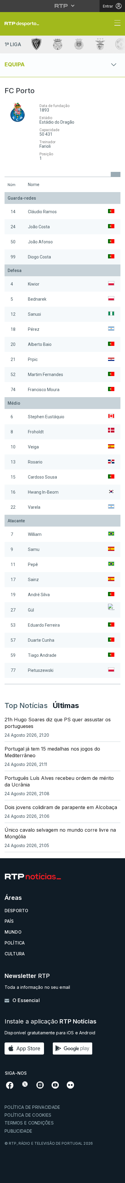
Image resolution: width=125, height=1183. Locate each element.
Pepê (33, 564)
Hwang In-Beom (43, 492)
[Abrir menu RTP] (62, 5)
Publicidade (18, 1131)
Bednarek (37, 299)
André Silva (39, 594)
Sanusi (34, 314)
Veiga (33, 446)
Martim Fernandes (45, 374)
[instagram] (40, 1084)
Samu (33, 549)
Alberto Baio (40, 344)
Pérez (33, 329)
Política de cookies (28, 1115)
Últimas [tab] (65, 705)
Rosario (35, 462)
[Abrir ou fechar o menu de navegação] (115, 24)
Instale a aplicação (50, 1021)
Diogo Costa (39, 257)
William (35, 534)
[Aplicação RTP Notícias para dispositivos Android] (74, 1048)
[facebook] (10, 1084)
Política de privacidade (32, 1107)
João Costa (39, 226)
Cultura (15, 953)
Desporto (16, 910)
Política (15, 942)
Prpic (33, 359)
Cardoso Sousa (42, 477)
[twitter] (25, 1084)
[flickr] (70, 1084)
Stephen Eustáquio (46, 416)
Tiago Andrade (42, 655)
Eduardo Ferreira (44, 625)
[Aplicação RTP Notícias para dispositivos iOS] (26, 1048)
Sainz (33, 579)
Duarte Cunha (41, 640)
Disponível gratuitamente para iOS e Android (50, 1032)
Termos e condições (29, 1122)
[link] (24, 24)
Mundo (13, 932)
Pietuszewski (40, 670)
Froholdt (36, 431)
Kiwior (33, 284)
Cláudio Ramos (42, 211)
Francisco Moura (43, 389)
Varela (34, 507)
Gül (31, 610)
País (9, 921)
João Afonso (40, 241)
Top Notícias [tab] (26, 705)
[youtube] (55, 1084)
